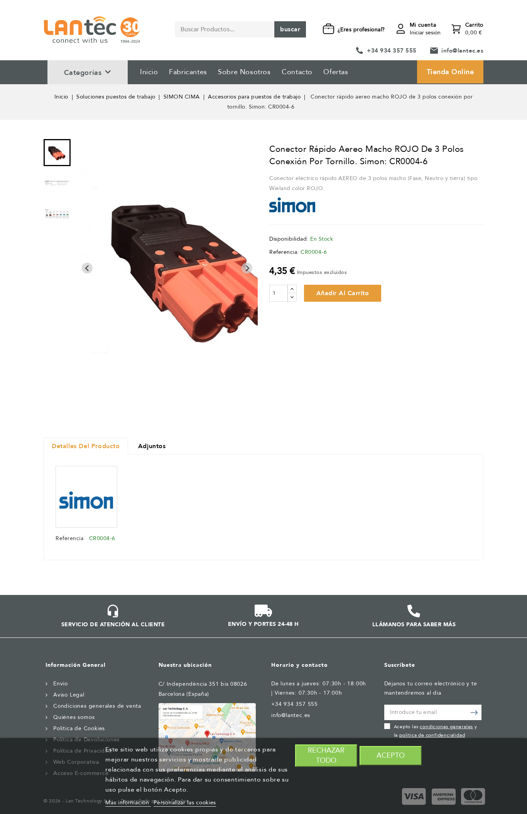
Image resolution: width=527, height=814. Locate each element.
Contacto (297, 72)
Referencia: (284, 252)
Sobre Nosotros (244, 72)
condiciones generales (446, 727)
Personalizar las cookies (185, 802)
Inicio (149, 72)
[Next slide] (247, 268)
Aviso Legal (68, 694)
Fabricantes (188, 72)
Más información (128, 802)
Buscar (290, 29)
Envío (60, 683)
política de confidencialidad (432, 735)
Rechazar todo (326, 755)
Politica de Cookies (79, 728)
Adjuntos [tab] (152, 446)
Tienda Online (450, 72)
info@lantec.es (462, 50)
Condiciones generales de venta (97, 706)
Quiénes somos (74, 717)
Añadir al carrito (342, 293)
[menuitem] (57, 152)
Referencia (69, 538)
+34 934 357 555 (392, 50)
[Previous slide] (87, 268)
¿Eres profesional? (361, 29)
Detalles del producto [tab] (86, 446)
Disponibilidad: (289, 239)
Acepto (391, 755)
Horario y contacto (299, 665)
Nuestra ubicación (185, 665)
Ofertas (335, 72)
